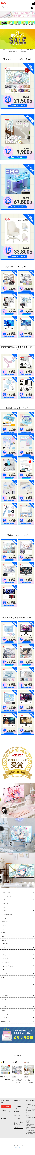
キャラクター (4, 969)
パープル (4, 999)
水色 (3, 984)
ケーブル (3, 932)
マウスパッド (5, 958)
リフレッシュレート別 (7, 914)
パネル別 (4, 918)
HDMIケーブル (5, 936)
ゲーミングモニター (6, 892)
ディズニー (4, 973)
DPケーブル (4, 940)
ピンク (3, 988)
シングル (4, 925)
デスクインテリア (5, 955)
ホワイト (4, 981)
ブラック (4, 1006)
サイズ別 (4, 910)
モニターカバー (5, 962)
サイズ (3, 899)
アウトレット (4, 1010)
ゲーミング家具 (5, 943)
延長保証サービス (5, 1021)
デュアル (4, 929)
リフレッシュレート (6, 896)
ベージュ (4, 992)
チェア (3, 951)
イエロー (4, 1002)
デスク (3, 947)
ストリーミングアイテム (7, 966)
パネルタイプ (5, 903)
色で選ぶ (3, 977)
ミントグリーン (5, 995)
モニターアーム (5, 921)
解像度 (3, 907)
